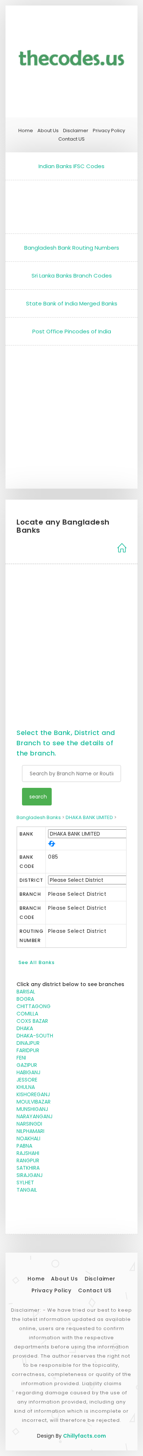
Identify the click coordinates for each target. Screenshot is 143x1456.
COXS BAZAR (32, 1021)
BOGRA (25, 999)
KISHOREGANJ (33, 1094)
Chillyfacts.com (84, 1435)
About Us (48, 130)
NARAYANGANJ (34, 1116)
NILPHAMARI (30, 1131)
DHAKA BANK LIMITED (89, 817)
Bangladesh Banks (38, 817)
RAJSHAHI (27, 1153)
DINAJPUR (28, 1043)
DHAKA (24, 1028)
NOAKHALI (28, 1138)
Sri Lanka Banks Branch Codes (72, 275)
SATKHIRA (28, 1167)
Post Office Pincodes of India (71, 331)
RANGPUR (27, 1160)
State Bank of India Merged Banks (71, 303)
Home (25, 130)
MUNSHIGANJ (32, 1109)
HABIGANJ (28, 1072)
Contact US (71, 139)
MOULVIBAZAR (33, 1101)
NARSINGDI (29, 1123)
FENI (21, 1057)
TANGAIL (26, 1190)
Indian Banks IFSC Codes (71, 166)
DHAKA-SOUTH (34, 1035)
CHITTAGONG (33, 1006)
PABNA (24, 1145)
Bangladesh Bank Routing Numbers (71, 247)
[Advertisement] (71, 205)
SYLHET (25, 1182)
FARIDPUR (27, 1050)
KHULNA (25, 1087)
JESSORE (26, 1079)
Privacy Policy (109, 130)
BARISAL (25, 991)
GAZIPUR (26, 1065)
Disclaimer (75, 130)
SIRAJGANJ (29, 1175)
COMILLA (27, 1013)
